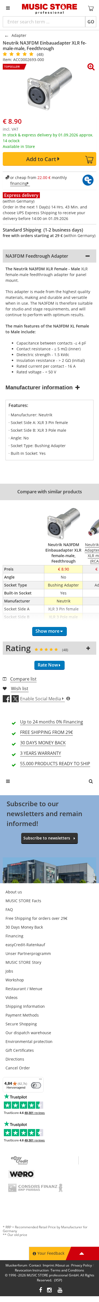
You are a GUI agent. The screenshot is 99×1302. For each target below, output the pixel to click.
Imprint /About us (56, 1265)
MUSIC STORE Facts (23, 900)
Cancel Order (18, 1067)
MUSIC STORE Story (23, 962)
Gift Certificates (20, 1050)
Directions (15, 1059)
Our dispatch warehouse (28, 1032)
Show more (47, 631)
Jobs (9, 971)
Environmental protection (29, 1041)
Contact (35, 1265)
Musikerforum (16, 1265)
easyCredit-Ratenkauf (25, 944)
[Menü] (40, 1080)
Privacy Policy (81, 1265)
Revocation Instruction (32, 1270)
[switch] (36, 1085)
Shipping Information (25, 1006)
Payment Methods (22, 1015)
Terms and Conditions (67, 1270)
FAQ (9, 909)
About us (14, 891)
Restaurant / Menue (24, 988)
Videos (12, 997)
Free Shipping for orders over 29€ (36, 918)
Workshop (15, 979)
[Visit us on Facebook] (40, 1290)
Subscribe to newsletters (46, 838)
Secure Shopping (21, 1023)
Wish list (19, 689)
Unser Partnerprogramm (28, 953)
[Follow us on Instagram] (50, 1290)
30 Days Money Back (24, 927)
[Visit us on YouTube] (60, 1290)
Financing (14, 935)
